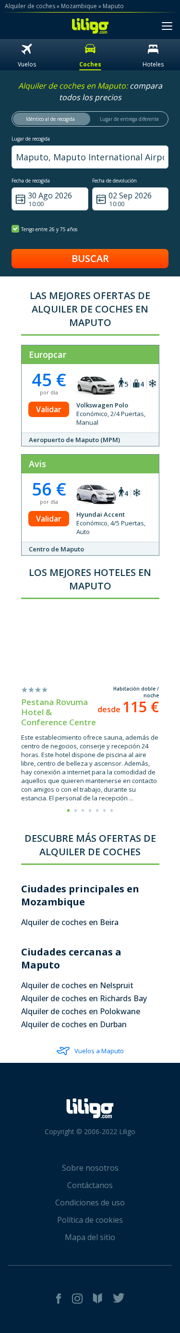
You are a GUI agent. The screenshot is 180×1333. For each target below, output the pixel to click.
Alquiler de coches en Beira (70, 922)
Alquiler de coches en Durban (74, 1024)
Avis (37, 464)
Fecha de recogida (31, 180)
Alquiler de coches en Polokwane (80, 1011)
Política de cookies (90, 1220)
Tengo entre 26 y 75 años (49, 229)
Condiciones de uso (90, 1202)
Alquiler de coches (30, 6)
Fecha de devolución (114, 180)
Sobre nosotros (90, 1168)
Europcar (47, 354)
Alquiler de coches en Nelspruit (77, 985)
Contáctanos (90, 1185)
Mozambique (79, 6)
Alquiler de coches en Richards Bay (84, 998)
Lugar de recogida (31, 138)
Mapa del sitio (90, 1237)
